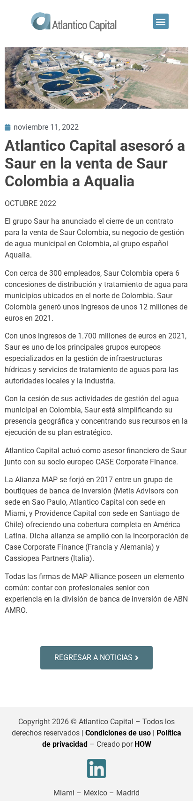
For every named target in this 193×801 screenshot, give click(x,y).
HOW (142, 744)
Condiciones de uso (118, 732)
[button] (161, 21)
